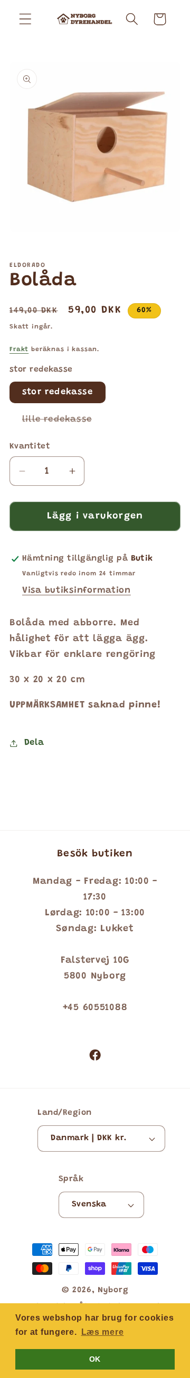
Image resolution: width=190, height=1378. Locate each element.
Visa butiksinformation (76, 590)
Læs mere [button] (102, 1331)
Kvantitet (30, 447)
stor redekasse (57, 392)
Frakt (19, 349)
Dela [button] (34, 742)
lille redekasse (63, 423)
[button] (26, 19)
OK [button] (95, 1359)
